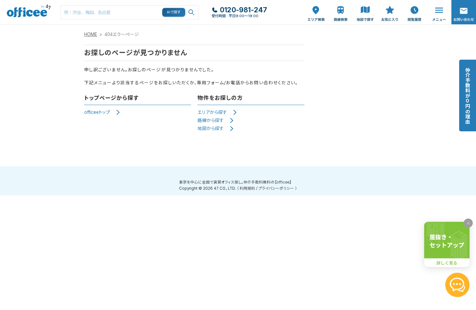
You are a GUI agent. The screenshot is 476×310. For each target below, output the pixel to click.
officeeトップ (97, 112)
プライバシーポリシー (276, 188)
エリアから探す (212, 112)
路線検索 (340, 3)
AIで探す (174, 12)
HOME (90, 34)
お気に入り (390, 7)
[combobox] (129, 12)
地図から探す (211, 128)
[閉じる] (468, 223)
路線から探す (211, 120)
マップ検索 (365, 7)
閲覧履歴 (413, 3)
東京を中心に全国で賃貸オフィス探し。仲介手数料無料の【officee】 (235, 182)
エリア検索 (316, 7)
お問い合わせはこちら (463, 10)
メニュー (437, 3)
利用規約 (247, 188)
